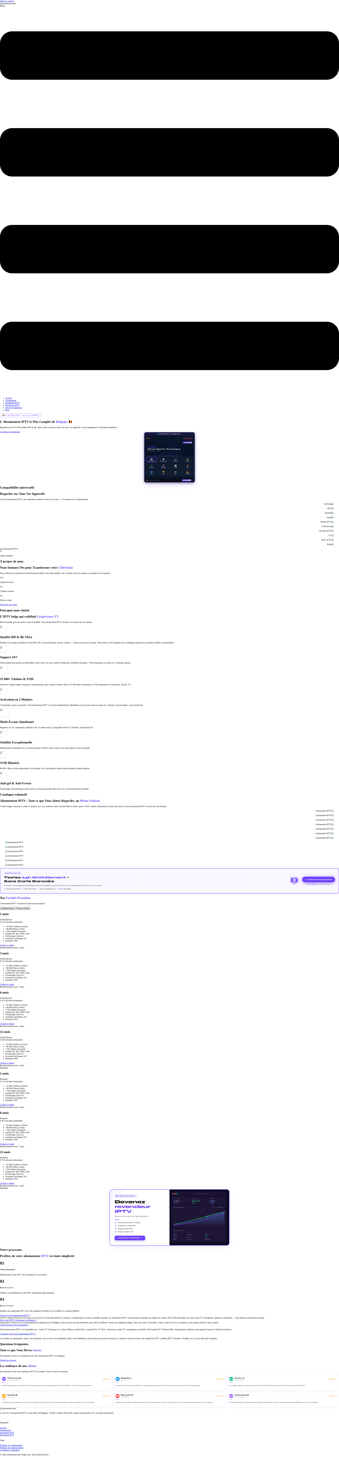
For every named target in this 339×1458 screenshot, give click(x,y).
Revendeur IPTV (12, 405)
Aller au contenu (7, 1)
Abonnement (10, 400)
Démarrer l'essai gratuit (320, 879)
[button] (169, 200)
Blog (7, 410)
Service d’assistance (13, 408)
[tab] (7, 908)
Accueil (8, 398)
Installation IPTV (12, 403)
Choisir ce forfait (7, 945)
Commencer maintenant (128, 1238)
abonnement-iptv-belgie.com (169, 433)
